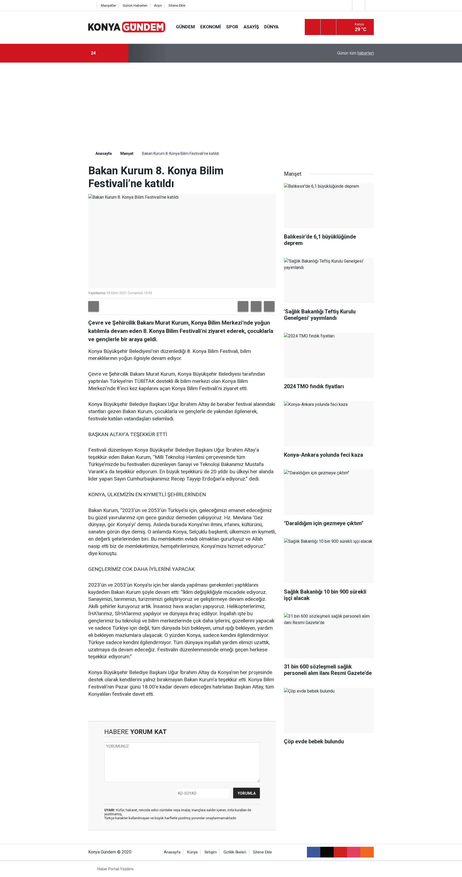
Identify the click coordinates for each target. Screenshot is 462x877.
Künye (192, 852)
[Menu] (312, 27)
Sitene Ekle (176, 5)
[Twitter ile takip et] (327, 852)
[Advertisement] (231, 102)
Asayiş (251, 26)
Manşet (126, 153)
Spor (232, 26)
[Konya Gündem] (126, 26)
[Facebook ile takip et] (313, 852)
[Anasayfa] (91, 5)
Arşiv (158, 5)
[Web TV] (358, 5)
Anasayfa (103, 153)
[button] (243, 306)
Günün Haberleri (135, 5)
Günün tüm (355, 53)
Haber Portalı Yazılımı (115, 869)
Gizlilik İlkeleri (235, 852)
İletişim (211, 852)
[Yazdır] (93, 306)
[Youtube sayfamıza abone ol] (340, 852)
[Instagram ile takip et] (353, 852)
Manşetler (108, 5)
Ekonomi (210, 26)
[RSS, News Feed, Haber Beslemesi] (367, 852)
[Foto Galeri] (371, 5)
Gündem (185, 26)
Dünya (271, 26)
